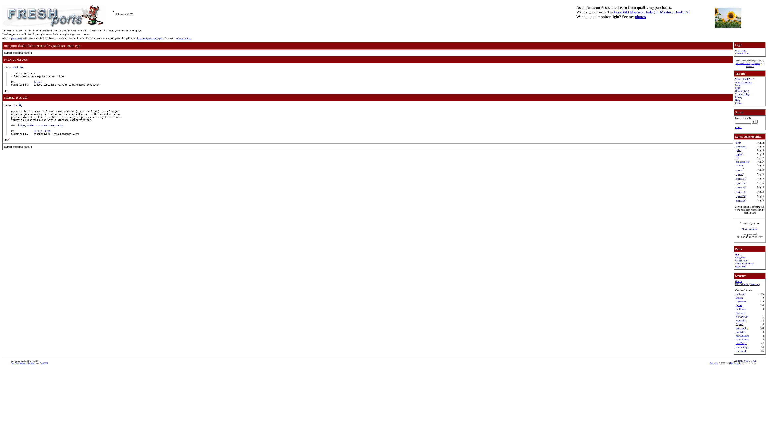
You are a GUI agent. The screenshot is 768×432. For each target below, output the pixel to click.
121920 (38, 82)
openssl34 (740, 178)
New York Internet (743, 63)
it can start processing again (150, 38)
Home (738, 254)
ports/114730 (42, 131)
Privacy (738, 97)
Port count (741, 294)
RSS (754, 361)
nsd (737, 158)
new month (741, 351)
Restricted (740, 313)
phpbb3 (739, 154)
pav (15, 105)
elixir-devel (741, 146)
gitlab (738, 150)
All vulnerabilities (749, 229)
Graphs (738, 281)
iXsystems (756, 63)
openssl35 (740, 187)
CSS (746, 361)
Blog (737, 100)
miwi (15, 67)
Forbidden (741, 309)
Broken (739, 297)
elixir (738, 142)
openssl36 (740, 196)
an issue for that (183, 38)
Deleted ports (741, 260)
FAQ (737, 88)
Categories (740, 257)
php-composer (742, 161)
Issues (738, 85)
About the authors (743, 82)
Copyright (714, 363)
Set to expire (742, 328)
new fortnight (742, 347)
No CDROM (742, 316)
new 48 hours (742, 339)
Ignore (739, 305)
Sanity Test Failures (744, 263)
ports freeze (16, 38)
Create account (742, 53)
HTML (740, 361)
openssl (739, 170)
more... (738, 127)
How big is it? (742, 91)
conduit (739, 165)
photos (640, 16)
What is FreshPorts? (744, 79)
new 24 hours (742, 335)
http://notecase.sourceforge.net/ (40, 125)
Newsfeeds (740, 266)
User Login (740, 50)
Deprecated (741, 301)
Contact (738, 103)
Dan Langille (735, 363)
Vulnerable (741, 320)
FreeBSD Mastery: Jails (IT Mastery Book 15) (651, 12)
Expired (739, 324)
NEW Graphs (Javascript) (747, 284)
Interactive (741, 332)
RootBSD (750, 66)
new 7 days (741, 343)
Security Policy (742, 94)
